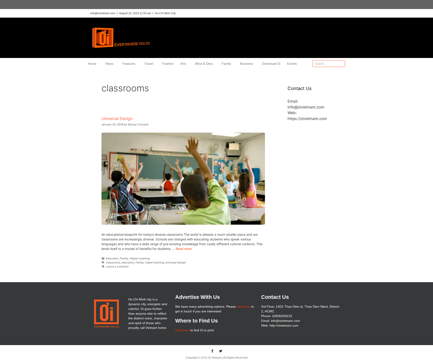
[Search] (341, 63)
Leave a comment (117, 266)
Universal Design (117, 118)
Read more (184, 249)
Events (292, 63)
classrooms (113, 262)
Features (128, 63)
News (109, 63)
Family (226, 63)
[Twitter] (220, 351)
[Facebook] (212, 351)
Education (112, 258)
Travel (148, 63)
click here (243, 306)
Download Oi (271, 63)
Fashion (168, 63)
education (128, 262)
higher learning (154, 262)
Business (246, 63)
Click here (182, 330)
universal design (175, 262)
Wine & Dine (204, 63)
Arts (183, 63)
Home (92, 63)
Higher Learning (140, 258)
